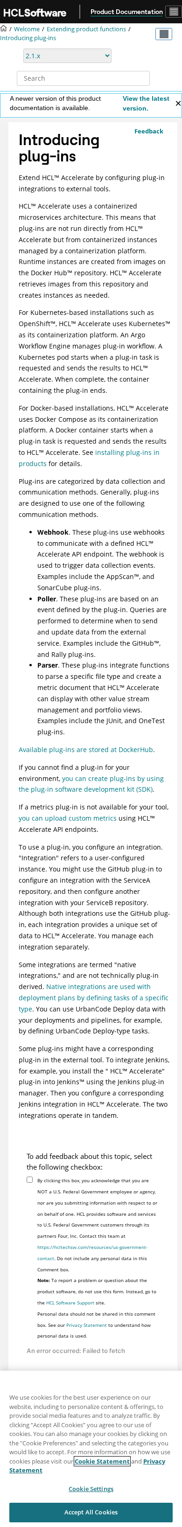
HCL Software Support (70, 1302)
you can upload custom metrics (68, 818)
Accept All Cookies (91, 1512)
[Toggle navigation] (173, 12)
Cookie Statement (102, 1461)
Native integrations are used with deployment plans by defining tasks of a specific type (93, 997)
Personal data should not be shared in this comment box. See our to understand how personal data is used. (96, 1325)
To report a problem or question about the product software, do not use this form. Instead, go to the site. (96, 1291)
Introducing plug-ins (28, 38)
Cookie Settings (91, 1489)
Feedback (148, 131)
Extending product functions (86, 29)
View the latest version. (146, 103)
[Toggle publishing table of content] (163, 34)
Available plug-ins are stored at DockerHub (86, 749)
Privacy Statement (86, 1325)
